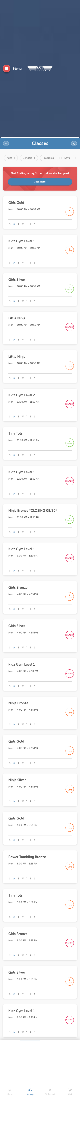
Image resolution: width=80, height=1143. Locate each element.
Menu (17, 68)
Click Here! (40, 181)
